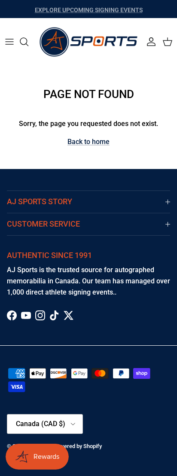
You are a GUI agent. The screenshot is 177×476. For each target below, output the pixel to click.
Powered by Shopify (77, 446)
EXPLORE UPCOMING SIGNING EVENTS (89, 9)
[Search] (28, 41)
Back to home (88, 142)
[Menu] (9, 41)
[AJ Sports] (88, 41)
